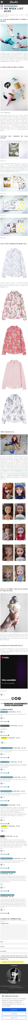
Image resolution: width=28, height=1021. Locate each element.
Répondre (3, 721)
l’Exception (5, 61)
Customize (14, 1013)
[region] (14, 1007)
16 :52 (18, 826)
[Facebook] (12, 698)
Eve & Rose (5, 762)
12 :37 (18, 805)
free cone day (8, 703)
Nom (2, 941)
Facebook (4, 470)
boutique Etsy (18, 470)
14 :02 (16, 836)
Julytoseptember (7, 895)
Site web (3, 951)
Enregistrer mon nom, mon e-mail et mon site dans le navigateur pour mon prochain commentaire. (14, 957)
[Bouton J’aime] (1, 695)
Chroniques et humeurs (10, 6)
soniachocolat (6, 777)
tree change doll (17, 705)
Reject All (14, 1017)
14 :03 (24, 858)
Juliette (4, 805)
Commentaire (4, 923)
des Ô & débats (6, 748)
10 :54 (23, 791)
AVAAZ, (24, 118)
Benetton (2, 286)
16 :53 (18, 738)
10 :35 (24, 777)
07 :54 (21, 725)
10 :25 (20, 762)
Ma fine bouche (6, 858)
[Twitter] (16, 698)
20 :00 (11, 896)
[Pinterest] (19, 698)
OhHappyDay (7, 112)
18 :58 (11, 874)
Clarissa (4, 712)
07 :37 (19, 712)
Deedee (14, 2)
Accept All (14, 1009)
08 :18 (23, 748)
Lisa (12, 163)
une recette (3, 638)
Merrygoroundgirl (8, 872)
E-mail (2, 946)
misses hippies (6, 791)
